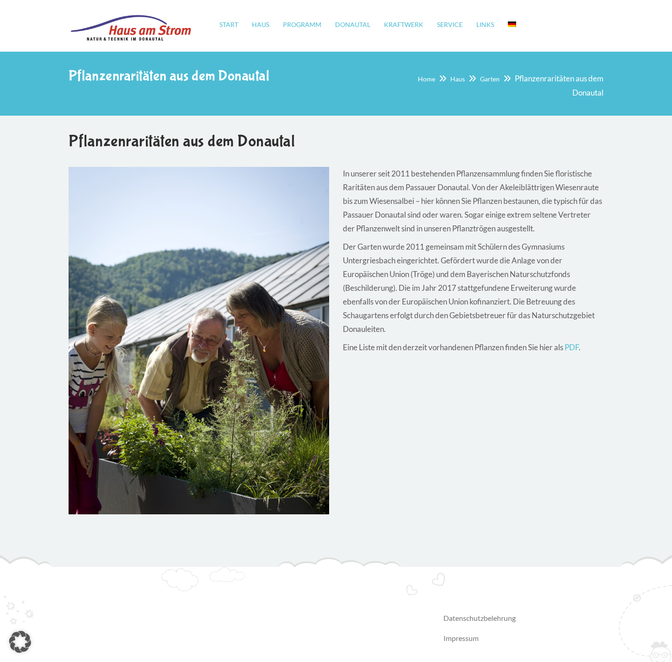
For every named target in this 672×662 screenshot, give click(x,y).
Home (426, 79)
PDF (572, 347)
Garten (490, 79)
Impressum (461, 638)
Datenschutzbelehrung (479, 618)
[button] (20, 642)
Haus (457, 79)
